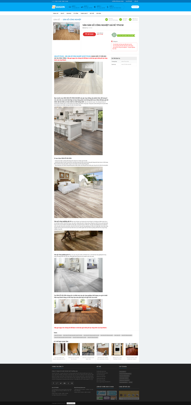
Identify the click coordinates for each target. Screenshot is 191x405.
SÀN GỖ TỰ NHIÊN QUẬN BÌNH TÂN (88, 358)
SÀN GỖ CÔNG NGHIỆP (127, 335)
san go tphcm (122, 371)
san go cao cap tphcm (124, 380)
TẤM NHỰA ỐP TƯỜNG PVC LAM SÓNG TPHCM (102, 358)
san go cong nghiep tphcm (125, 373)
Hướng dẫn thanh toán (101, 371)
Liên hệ (136, 1)
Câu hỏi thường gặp (101, 374)
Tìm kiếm (136, 7)
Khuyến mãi (129, 1)
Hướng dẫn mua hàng (118, 1)
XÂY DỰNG (98, 13)
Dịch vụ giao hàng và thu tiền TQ (103, 381)
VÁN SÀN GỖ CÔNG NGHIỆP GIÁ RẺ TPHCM (78, 56)
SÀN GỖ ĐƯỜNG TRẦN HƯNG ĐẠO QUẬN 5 (132, 358)
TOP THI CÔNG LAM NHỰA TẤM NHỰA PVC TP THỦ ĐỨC (59, 358)
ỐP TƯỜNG (76, 13)
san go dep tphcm (123, 382)
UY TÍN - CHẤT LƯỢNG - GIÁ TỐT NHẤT (125, 35)
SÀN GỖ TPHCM (59, 56)
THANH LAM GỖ (84, 13)
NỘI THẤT (92, 13)
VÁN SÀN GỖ (117, 335)
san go (130, 382)
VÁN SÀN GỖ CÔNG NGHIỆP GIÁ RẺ (91, 335)
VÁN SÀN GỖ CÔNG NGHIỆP (107, 335)
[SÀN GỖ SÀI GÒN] (58, 7)
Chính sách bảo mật (101, 378)
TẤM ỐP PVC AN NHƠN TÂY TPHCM (73, 358)
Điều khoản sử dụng (101, 380)
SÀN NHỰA (68, 13)
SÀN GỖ (62, 13)
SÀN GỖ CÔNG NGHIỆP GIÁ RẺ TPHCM (63, 337)
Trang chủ (55, 13)
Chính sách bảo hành (101, 376)
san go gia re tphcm (124, 378)
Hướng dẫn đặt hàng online (102, 373)
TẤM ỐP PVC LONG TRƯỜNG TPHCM (117, 358)
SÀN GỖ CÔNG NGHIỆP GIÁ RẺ (79, 337)
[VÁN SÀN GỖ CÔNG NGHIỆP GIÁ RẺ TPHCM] (66, 31)
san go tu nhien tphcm (124, 376)
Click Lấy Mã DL (71, 403)
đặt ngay (90, 34)
